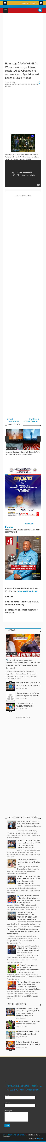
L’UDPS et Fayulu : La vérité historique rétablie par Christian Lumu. (28, 862)
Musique (35, 84)
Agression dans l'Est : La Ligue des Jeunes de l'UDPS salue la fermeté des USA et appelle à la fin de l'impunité (23, 931)
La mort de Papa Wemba (24, 84)
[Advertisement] (23, 38)
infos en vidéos (11, 84)
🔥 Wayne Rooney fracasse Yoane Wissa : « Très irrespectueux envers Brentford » (29, 967)
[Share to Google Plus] (14, 655)
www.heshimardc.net (28, 591)
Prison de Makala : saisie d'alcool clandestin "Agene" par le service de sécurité (27, 695)
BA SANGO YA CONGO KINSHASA (15, 1135)
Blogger (40, 1138)
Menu (5, 3)
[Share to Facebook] (7, 655)
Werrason (8, 86)
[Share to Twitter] (11, 655)
